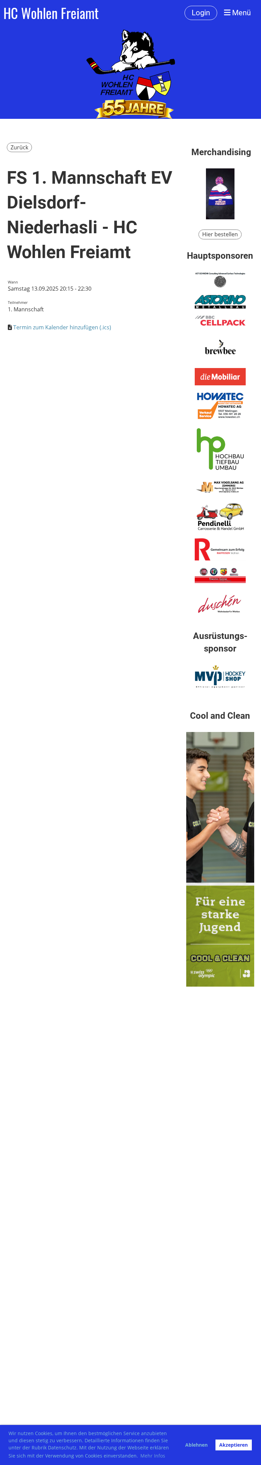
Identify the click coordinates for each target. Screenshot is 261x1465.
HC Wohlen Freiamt (51, 12)
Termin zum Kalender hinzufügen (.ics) (62, 327)
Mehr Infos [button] (152, 1455)
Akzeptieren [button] (233, 1445)
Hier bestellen (220, 234)
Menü (240, 12)
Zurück (19, 147)
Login (201, 12)
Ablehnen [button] (196, 1445)
